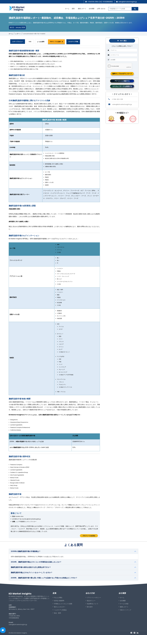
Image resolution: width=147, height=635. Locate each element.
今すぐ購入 (123, 41)
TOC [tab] (30, 41)
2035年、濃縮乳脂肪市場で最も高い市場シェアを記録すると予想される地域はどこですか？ (44, 578)
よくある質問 (40, 41)
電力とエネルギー (59, 607)
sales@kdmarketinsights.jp (127, 2)
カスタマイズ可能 (73, 41)
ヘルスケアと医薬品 (60, 610)
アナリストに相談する (122, 81)
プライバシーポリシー (94, 598)
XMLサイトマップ (125, 610)
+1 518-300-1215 (117, 99)
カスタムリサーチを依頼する (122, 86)
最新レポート (82, 9)
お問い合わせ (101, 9)
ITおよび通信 (58, 598)
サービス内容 (124, 604)
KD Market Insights (20, 593)
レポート (18, 34)
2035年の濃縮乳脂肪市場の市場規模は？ (25, 551)
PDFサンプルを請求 (56, 41)
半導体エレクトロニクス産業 (63, 604)
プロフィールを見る (89, 536)
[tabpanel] (54, 293)
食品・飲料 (57, 613)
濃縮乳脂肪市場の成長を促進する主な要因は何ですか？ (31, 567)
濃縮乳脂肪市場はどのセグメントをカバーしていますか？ (31, 572)
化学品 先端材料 (59, 601)
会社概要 (91, 9)
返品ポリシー (91, 601)
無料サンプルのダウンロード (122, 74)
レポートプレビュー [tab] (17, 41)
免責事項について (92, 604)
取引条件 (90, 607)
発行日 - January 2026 (17, 27)
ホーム (67, 9)
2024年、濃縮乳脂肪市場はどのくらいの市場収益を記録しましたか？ (36, 562)
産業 (73, 9)
